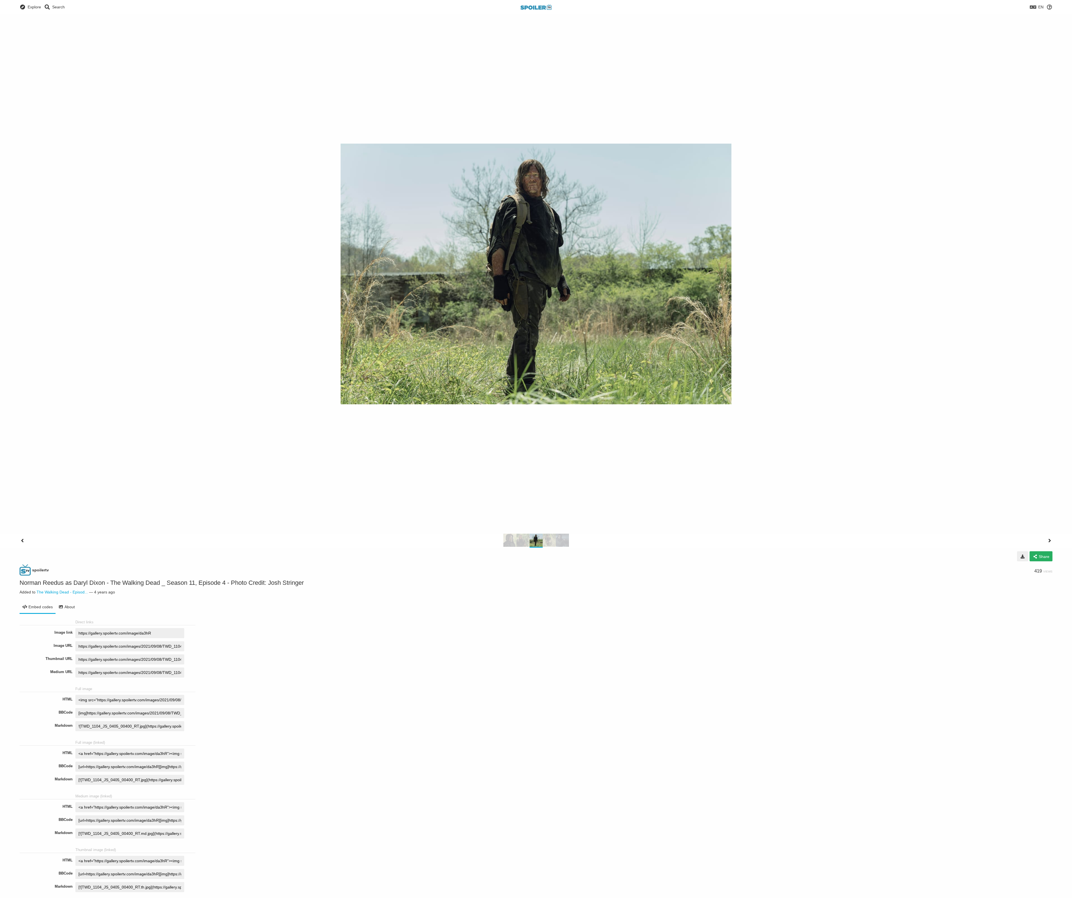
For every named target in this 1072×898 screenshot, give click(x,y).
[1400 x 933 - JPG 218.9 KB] (1022, 556)
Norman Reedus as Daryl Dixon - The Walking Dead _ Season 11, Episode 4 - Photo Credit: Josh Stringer (162, 582)
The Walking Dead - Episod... (62, 592)
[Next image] (1049, 540)
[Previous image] (22, 540)
